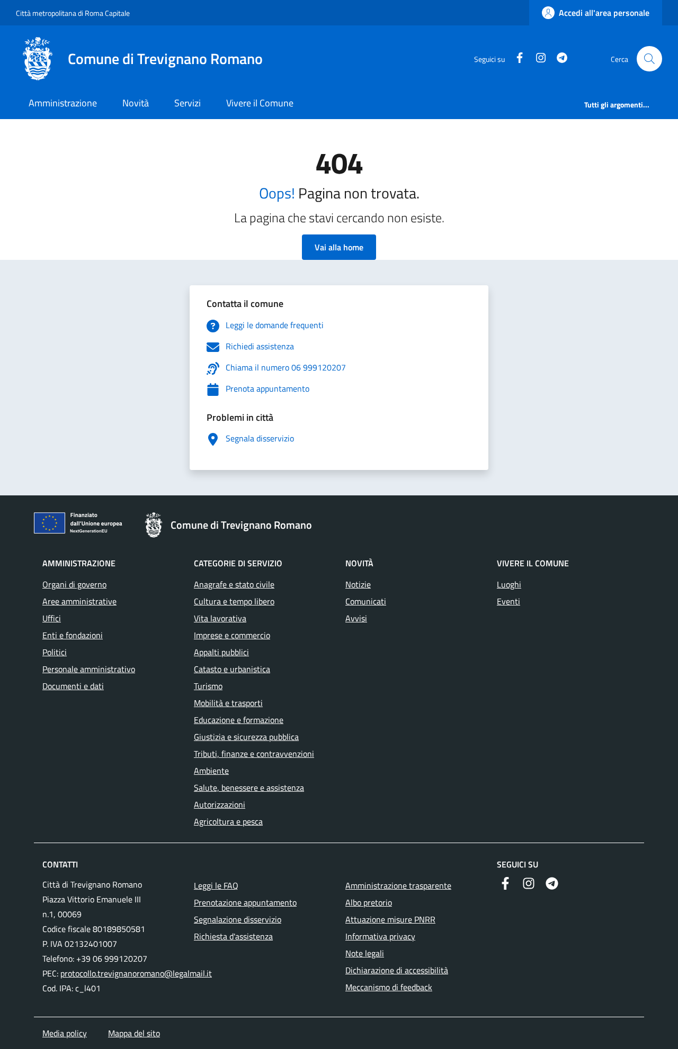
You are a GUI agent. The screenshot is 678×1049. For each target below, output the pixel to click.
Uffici (51, 618)
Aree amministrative (79, 601)
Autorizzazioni (219, 804)
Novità (135, 103)
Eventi (508, 601)
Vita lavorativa (220, 618)
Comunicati (365, 601)
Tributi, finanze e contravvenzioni (254, 753)
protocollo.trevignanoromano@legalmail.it (136, 973)
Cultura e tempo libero (234, 601)
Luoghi (509, 584)
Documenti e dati (73, 686)
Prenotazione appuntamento (245, 902)
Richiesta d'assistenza (233, 936)
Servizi (187, 103)
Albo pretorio (368, 902)
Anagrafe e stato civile (234, 584)
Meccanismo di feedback (388, 987)
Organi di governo (74, 584)
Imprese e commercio (232, 635)
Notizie (358, 584)
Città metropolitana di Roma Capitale (73, 13)
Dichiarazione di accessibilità (396, 970)
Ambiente (211, 770)
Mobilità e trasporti (228, 703)
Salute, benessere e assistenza (249, 787)
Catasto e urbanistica (232, 669)
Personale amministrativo (88, 669)
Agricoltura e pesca (228, 821)
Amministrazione (63, 103)
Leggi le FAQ (216, 885)
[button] (649, 58)
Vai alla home (339, 247)
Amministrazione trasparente (398, 885)
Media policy (64, 1033)
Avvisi (356, 618)
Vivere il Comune (259, 103)
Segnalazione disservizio (237, 919)
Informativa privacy (380, 936)
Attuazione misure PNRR (390, 919)
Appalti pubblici (221, 652)
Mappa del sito (134, 1033)
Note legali (364, 953)
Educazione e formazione (238, 719)
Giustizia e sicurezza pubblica (246, 736)
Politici (54, 652)
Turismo (208, 686)
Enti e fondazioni (72, 635)
